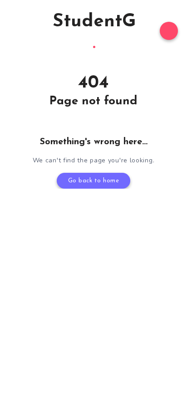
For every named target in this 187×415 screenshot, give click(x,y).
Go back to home (93, 181)
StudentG (94, 22)
